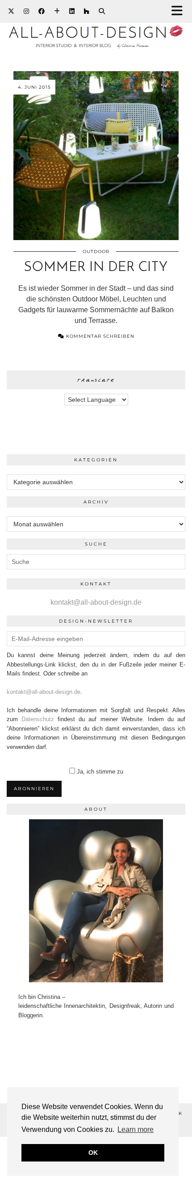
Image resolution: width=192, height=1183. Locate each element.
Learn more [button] (135, 1129)
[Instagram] (26, 11)
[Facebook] (41, 11)
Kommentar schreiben (99, 336)
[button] (180, 11)
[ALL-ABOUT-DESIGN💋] (96, 29)
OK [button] (93, 1152)
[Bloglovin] (57, 11)
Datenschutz (37, 719)
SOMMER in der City (96, 268)
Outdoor (96, 251)
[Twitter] (11, 11)
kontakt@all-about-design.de (96, 602)
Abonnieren (34, 789)
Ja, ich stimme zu (100, 771)
